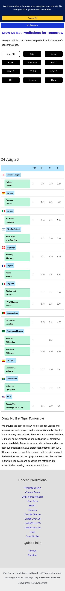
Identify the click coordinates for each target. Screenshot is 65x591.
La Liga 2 (11, 360)
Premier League (13, 175)
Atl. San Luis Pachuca (11, 293)
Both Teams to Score (32, 496)
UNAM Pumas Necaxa (12, 304)
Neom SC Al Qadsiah (10, 340)
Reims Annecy (9, 274)
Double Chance (33, 514)
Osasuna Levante (9, 202)
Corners (32, 510)
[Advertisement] (32, 121)
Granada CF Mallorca (11, 369)
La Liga (10, 193)
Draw (32, 532)
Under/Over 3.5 (33, 527)
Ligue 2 (10, 265)
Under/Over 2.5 (33, 523)
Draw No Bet (32, 536)
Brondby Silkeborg (9, 256)
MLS (9, 397)
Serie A (10, 211)
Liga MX (10, 284)
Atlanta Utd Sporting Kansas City (14, 406)
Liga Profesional (13, 229)
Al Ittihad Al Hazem (10, 351)
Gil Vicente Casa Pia (10, 322)
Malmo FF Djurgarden (10, 388)
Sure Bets (32, 501)
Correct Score (32, 492)
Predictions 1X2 (32, 488)
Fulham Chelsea (9, 184)
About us (32, 555)
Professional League (15, 331)
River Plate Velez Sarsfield (11, 238)
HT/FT (32, 505)
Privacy (32, 550)
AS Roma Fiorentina (10, 220)
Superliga (11, 247)
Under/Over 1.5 (33, 518)
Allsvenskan (12, 378)
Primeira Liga (12, 313)
